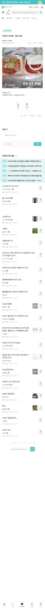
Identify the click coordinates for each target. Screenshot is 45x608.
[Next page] (34, 443)
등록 (37, 144)
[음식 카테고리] (3, 12)
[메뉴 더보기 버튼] (3, 18)
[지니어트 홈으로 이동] (7, 7)
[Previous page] (11, 443)
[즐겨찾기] (16, 155)
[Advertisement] (22, 24)
